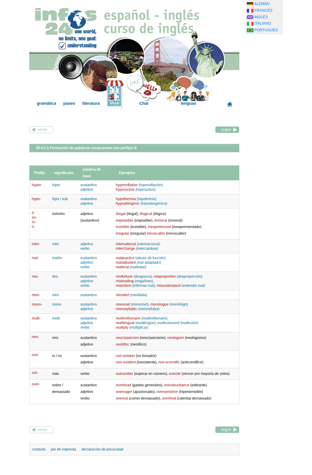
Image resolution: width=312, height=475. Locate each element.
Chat (143, 103)
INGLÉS (261, 17)
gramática (46, 103)
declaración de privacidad (102, 449)
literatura (91, 103)
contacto (39, 449)
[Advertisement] (268, 109)
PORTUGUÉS (266, 30)
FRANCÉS (263, 10)
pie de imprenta (64, 449)
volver (42, 129)
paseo (69, 103)
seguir (226, 129)
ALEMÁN (262, 4)
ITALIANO (262, 23)
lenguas (188, 103)
